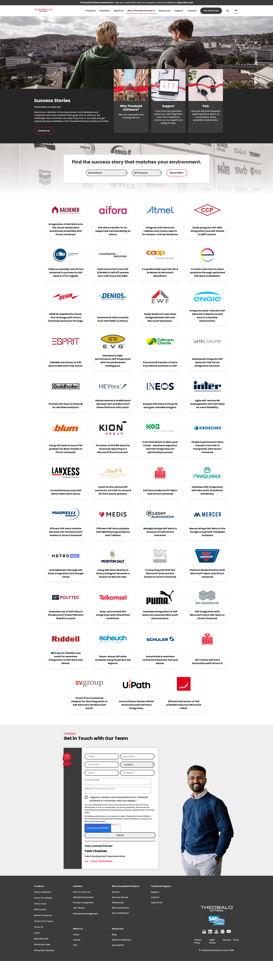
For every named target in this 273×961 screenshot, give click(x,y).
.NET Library (79, 907)
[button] (90, 11)
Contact (192, 10)
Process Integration (83, 902)
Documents (118, 945)
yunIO (37, 932)
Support (178, 10)
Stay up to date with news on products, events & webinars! (136, 2)
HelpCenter (157, 902)
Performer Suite (42, 944)
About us (118, 10)
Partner (116, 892)
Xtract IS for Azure (43, 921)
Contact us (44, 130)
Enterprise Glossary (44, 950)
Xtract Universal (42, 892)
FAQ (75, 945)
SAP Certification (120, 907)
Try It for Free (211, 10)
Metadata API (41, 938)
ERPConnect (40, 909)
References (118, 902)
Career (76, 939)
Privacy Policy (198, 941)
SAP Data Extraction (83, 897)
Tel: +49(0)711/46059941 (98, 861)
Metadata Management (85, 913)
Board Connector (43, 915)
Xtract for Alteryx (43, 897)
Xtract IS (38, 927)
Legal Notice (212, 941)
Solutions (105, 10)
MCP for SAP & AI (81, 892)
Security (227, 939)
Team (76, 934)
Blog (114, 934)
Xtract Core (40, 903)
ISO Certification (120, 913)
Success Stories (120, 897)
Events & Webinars (121, 939)
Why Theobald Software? (141, 10)
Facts (236, 939)
